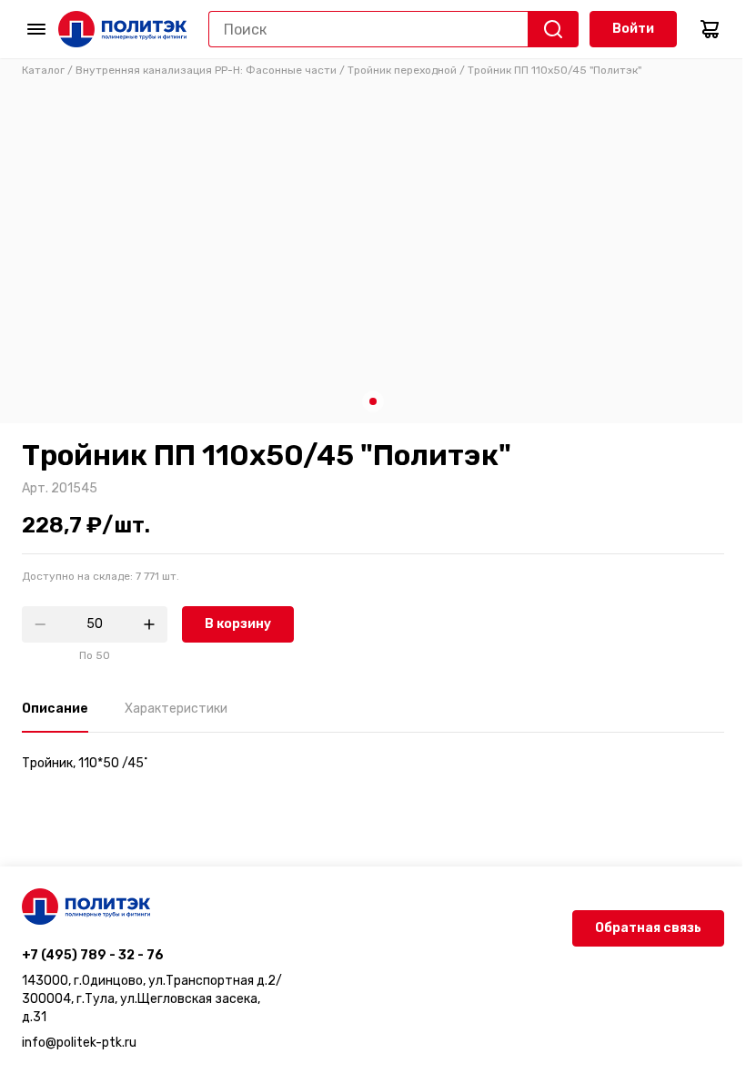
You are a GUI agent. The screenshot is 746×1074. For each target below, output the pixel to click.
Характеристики (176, 708)
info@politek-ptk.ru (79, 1042)
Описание (55, 708)
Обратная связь (648, 928)
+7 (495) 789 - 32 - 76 (93, 955)
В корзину (238, 624)
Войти (633, 28)
